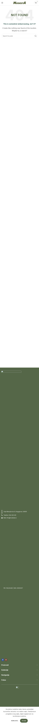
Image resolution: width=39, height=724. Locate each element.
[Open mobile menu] (2, 3)
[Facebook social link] (2, 659)
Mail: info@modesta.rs (10, 518)
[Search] (35, 36)
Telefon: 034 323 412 (10, 515)
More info (14, 720)
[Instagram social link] (6, 659)
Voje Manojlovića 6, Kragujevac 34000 (15, 511)
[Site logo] (19, 2)
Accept (24, 720)
